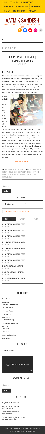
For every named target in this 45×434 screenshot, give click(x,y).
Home (5, 2)
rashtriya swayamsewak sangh (20, 174)
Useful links (32, 11)
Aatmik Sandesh (22, 20)
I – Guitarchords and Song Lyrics (13, 266)
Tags (36, 219)
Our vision (6, 328)
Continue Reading (22, 161)
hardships (23, 172)
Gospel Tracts (8, 6)
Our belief (6, 332)
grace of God (16, 172)
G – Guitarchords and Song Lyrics (13, 254)
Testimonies (14, 2)
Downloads (6, 302)
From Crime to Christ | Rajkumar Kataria (22, 59)
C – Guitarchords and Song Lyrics (13, 230)
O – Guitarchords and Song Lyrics (13, 224)
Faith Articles (6, 299)
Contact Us (6, 317)
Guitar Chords (35, 6)
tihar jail (35, 174)
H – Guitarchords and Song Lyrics (13, 260)
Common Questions (22, 6)
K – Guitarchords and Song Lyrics (13, 278)
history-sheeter (31, 172)
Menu (4, 39)
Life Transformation (10, 169)
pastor (9, 174)
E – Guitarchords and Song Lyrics (13, 242)
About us (7, 11)
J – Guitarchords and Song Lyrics (13, 272)
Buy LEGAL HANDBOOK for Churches (17, 211)
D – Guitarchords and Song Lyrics (13, 236)
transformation (7, 177)
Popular (9, 219)
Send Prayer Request (19, 11)
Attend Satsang (8, 320)
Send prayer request (10, 323)
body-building (32, 169)
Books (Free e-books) (27, 2)
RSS (31, 174)
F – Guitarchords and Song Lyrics (13, 248)
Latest (22, 219)
